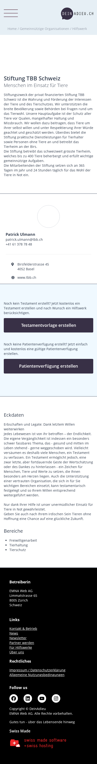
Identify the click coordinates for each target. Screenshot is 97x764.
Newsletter (18, 638)
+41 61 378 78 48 (19, 244)
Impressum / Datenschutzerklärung (37, 670)
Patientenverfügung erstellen (48, 366)
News (13, 633)
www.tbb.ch (26, 277)
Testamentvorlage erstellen (48, 325)
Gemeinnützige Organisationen (44, 28)
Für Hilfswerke (20, 647)
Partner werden (21, 642)
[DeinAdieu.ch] (77, 14)
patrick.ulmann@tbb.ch (24, 239)
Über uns (16, 652)
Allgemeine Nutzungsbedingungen (37, 675)
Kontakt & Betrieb (23, 628)
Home (12, 28)
